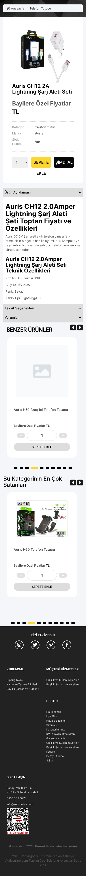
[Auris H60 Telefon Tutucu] (42, 518)
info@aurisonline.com (20, 804)
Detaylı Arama (55, 756)
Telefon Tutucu (40, 8)
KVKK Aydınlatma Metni (60, 734)
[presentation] (73, 327)
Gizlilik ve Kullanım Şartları (62, 680)
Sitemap (51, 725)
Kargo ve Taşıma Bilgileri (22, 684)
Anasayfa (17, 8)
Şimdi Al (64, 162)
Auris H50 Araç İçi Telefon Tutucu (41, 410)
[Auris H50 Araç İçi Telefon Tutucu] (42, 371)
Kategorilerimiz (55, 729)
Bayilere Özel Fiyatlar (41, 103)
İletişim (50, 751)
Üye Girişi (52, 716)
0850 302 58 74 (16, 798)
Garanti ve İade (55, 738)
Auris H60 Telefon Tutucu (34, 549)
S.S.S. (50, 760)
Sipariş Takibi (15, 680)
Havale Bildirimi (55, 720)
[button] (16, 468)
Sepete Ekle (41, 164)
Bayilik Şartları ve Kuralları (23, 688)
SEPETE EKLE (42, 447)
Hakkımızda (53, 711)
